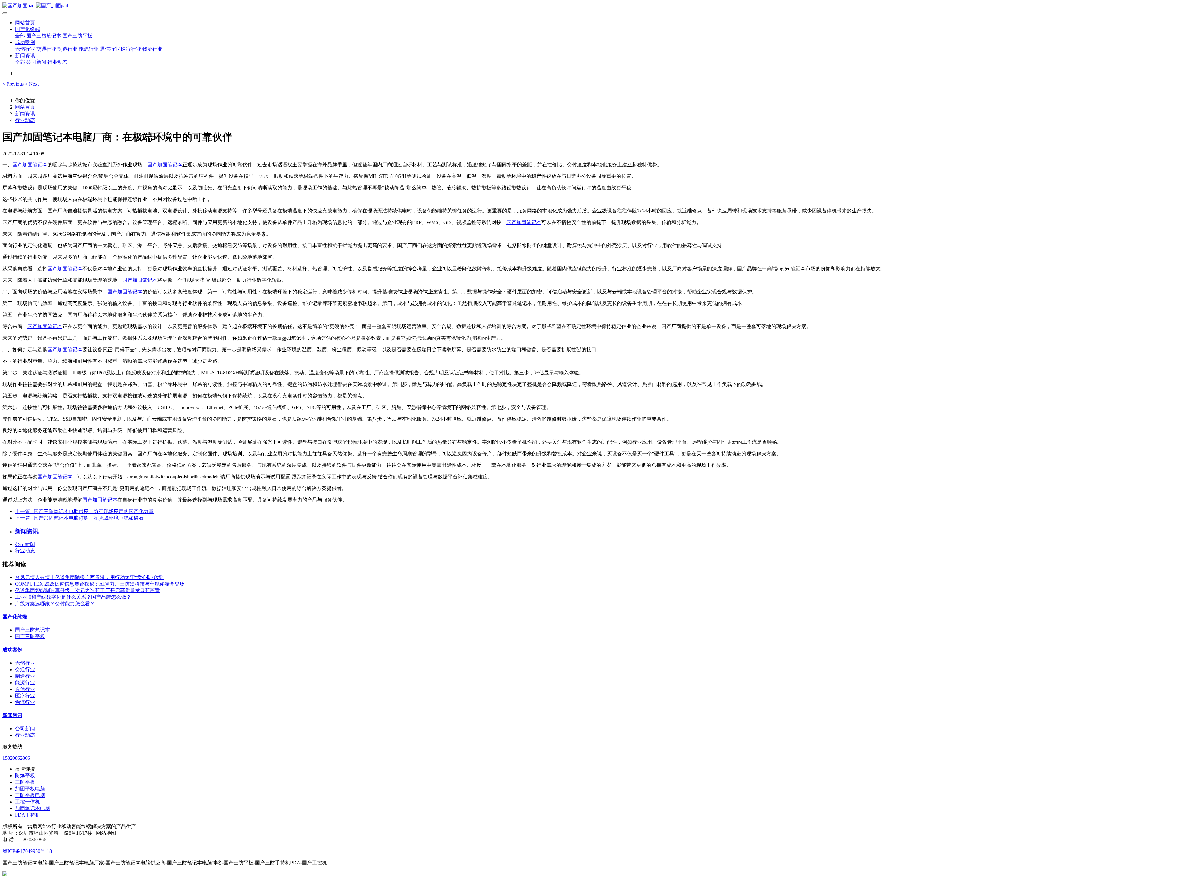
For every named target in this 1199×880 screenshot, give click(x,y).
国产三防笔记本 (32, 629)
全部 (20, 35)
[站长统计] (4, 874)
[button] (13, 84)
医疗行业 (25, 695)
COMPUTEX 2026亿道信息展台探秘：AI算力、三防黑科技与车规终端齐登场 (100, 584)
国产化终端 (14, 616)
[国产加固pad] (599, 5)
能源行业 (25, 682)
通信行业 (25, 689)
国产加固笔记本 (29, 164)
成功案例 (12, 649)
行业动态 (25, 120)
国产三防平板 (30, 636)
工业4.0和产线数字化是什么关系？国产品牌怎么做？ (73, 597)
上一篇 (84, 511)
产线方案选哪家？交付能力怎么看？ (55, 603)
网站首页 (25, 22)
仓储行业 (25, 663)
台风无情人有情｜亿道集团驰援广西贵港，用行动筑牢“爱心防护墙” (89, 577)
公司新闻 (25, 544)
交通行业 (25, 669)
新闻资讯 (25, 113)
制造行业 (25, 676)
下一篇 (79, 518)
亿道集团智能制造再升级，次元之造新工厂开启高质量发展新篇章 (87, 590)
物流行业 (25, 702)
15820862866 (16, 758)
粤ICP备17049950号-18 (27, 851)
